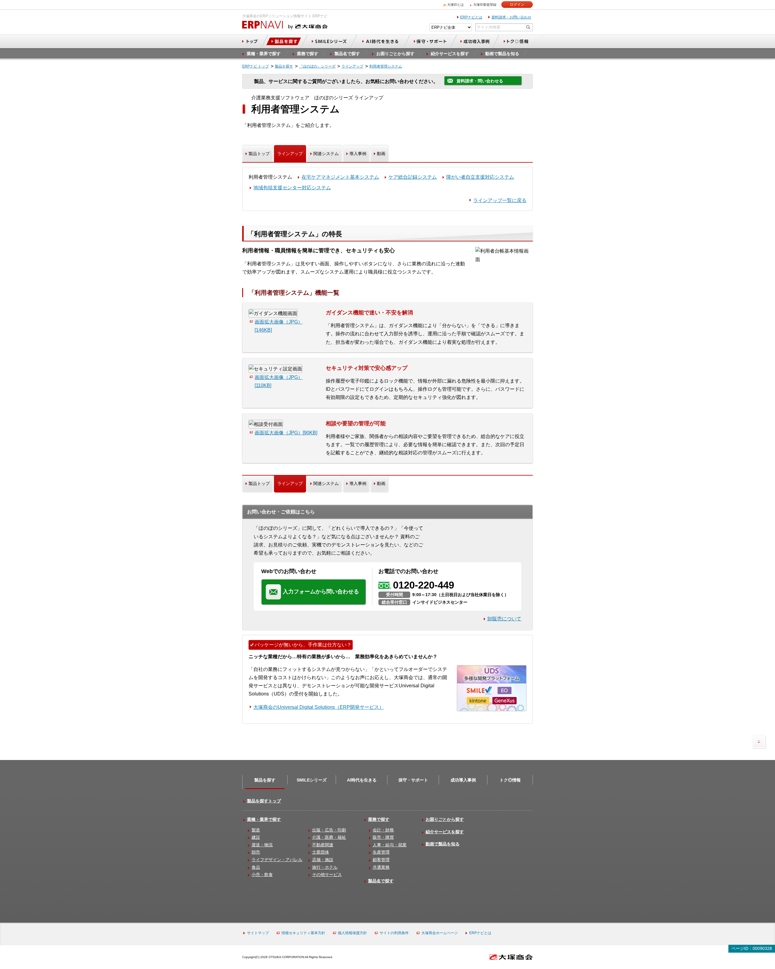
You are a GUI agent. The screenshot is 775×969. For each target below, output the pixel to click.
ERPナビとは (471, 17)
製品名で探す (381, 880)
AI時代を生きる (362, 780)
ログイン (517, 4)
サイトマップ (258, 933)
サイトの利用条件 (394, 933)
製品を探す (264, 780)
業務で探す (378, 819)
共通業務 (381, 867)
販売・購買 (383, 837)
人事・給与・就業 (390, 844)
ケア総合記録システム (412, 177)
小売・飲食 (262, 874)
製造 (256, 830)
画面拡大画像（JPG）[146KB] (279, 326)
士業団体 (320, 852)
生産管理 (381, 852)
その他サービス (327, 874)
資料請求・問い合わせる (480, 80)
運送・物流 (262, 844)
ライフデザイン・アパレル (277, 859)
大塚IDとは (455, 4)
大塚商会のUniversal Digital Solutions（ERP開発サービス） (318, 707)
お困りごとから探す (445, 819)
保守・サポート (413, 780)
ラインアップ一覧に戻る (499, 200)
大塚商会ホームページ (439, 933)
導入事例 (357, 153)
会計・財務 (383, 830)
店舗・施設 (322, 859)
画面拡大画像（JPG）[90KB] (286, 432)
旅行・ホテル (325, 867)
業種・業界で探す (264, 819)
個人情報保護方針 (352, 933)
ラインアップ (290, 153)
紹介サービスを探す (445, 831)
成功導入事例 (463, 780)
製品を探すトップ (264, 800)
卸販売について (504, 618)
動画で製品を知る (443, 843)
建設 (256, 837)
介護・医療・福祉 (329, 837)
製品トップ (259, 153)
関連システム (326, 153)
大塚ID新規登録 (484, 4)
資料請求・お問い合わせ (511, 17)
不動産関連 (322, 844)
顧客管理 (381, 859)
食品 (256, 867)
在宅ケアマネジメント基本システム (340, 177)
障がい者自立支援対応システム (480, 177)
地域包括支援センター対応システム (292, 187)
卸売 (256, 852)
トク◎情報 (510, 780)
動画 (381, 153)
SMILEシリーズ (312, 780)
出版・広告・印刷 (329, 830)
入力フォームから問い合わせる (321, 592)
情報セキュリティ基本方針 (303, 933)
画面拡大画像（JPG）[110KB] (279, 381)
